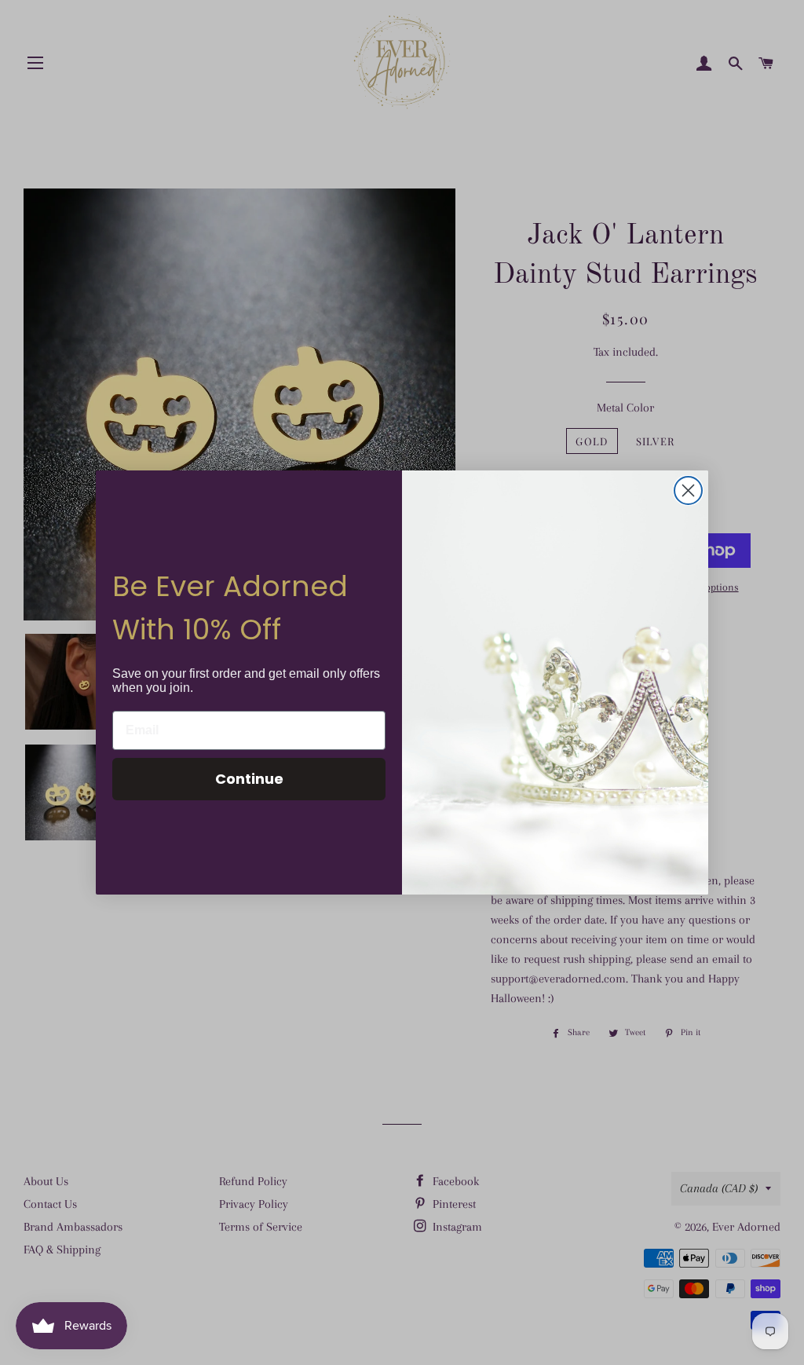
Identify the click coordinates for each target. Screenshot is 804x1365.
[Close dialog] (688, 490)
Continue (249, 779)
